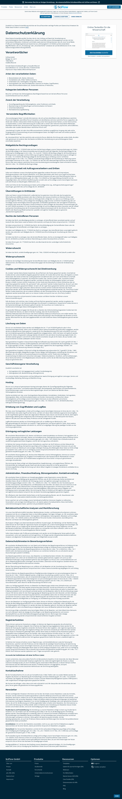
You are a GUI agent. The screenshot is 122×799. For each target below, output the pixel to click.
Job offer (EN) (10, 773)
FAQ (64, 786)
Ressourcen (18, 7)
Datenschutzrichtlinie (75, 13)
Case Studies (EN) (68, 779)
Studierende (38, 767)
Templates (66, 763)
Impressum (9, 779)
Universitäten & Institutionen (44, 773)
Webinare (66, 770)
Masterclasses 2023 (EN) (70, 776)
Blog (64, 789)
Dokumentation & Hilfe (70, 782)
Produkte (4, 7)
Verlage (37, 776)
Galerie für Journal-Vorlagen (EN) (73, 767)
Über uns (33, 7)
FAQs (27, 27)
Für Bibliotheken (68, 773)
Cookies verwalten (100, 767)
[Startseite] (61, 7)
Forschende (38, 770)
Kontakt (8, 770)
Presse (8, 767)
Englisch (97, 763)
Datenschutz (10, 776)
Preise (11, 7)
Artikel (26, 7)
